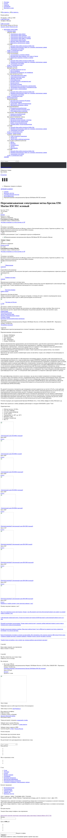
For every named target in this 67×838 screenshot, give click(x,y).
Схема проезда (23, 724)
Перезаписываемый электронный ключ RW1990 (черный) (17, 526)
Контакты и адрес (9, 8)
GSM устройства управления (18, 136)
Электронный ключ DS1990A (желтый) (12, 508)
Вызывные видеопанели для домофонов (21, 72)
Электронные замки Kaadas (18, 40)
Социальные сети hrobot (17, 48)
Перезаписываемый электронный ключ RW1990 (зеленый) (17, 580)
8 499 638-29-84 (5, 19)
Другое (12, 146)
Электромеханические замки (18, 75)
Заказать (3, 835)
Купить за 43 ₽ (5, 245)
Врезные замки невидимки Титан (19, 41)
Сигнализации (8, 789)
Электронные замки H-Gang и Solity (20, 37)
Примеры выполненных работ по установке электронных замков (28, 47)
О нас (5, 770)
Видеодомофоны (15, 71)
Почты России (19, 728)
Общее (2, 311)
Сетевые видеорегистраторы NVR (20, 109)
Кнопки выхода (14, 83)
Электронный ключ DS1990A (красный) (12, 472)
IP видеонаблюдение (16, 102)
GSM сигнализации (12, 51)
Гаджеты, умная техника (14, 133)
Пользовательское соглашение (12, 780)
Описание (3, 312)
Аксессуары (4, 314)
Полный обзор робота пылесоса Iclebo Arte (22, 46)
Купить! (2, 439)
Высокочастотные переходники (19, 121)
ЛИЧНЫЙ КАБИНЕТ (7, 189)
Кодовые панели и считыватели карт (20, 81)
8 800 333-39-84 (5, 23)
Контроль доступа (12, 66)
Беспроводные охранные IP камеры (20, 100)
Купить (3, 214)
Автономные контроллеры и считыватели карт (23, 87)
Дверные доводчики (16, 78)
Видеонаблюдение (12, 97)
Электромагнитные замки (17, 77)
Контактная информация (11, 779)
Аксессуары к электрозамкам (18, 88)
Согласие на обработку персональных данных (17, 782)
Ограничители (14, 145)
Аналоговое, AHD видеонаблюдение (20, 103)
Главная (6, 191)
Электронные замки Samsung (18, 35)
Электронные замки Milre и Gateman (20, 38)
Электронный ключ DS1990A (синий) (11, 453)
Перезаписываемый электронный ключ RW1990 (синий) (16, 544)
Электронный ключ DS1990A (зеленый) (12, 490)
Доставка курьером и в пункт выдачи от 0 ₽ (13, 222)
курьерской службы (22, 720)
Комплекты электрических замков (19, 43)
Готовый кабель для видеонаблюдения (21, 124)
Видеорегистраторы (16, 115)
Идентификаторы (15, 80)
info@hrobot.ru (17, 708)
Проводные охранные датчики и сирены (21, 57)
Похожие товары (5, 315)
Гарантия (6, 5)
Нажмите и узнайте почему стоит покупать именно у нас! (17, 603)
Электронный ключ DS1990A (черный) (12, 435)
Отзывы (3, 317)
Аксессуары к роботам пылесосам (19, 139)
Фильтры (13, 143)
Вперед (3, 240)
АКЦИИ (6, 157)
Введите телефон (21, 833)
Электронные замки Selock (17, 34)
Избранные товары (6, 167)
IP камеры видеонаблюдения (18, 108)
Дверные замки (11, 31)
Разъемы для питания (16, 118)
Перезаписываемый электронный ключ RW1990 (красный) (17, 562)
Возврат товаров (8, 774)
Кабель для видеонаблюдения (18, 123)
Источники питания (16, 84)
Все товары (4, 171)
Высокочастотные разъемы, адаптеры (20, 120)
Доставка (6, 2)
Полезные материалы (7, 318)
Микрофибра (14, 148)
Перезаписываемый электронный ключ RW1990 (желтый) (17, 598)
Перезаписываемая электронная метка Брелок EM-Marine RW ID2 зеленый (25, 668)
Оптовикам (7, 6)
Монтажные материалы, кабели (19, 105)
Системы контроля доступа (18, 69)
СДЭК (12, 728)
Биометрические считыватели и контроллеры (23, 86)
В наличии (4, 175)
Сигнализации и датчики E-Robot (19, 54)
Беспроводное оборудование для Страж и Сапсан (24, 56)
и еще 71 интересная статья (14, 50)
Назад (8, 240)
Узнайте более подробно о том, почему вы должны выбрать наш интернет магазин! (24, 640)
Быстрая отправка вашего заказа (8, 290)
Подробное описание (7, 324)
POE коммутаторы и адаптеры (18, 111)
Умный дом (13, 137)
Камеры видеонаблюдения (17, 114)
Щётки (12, 142)
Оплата (6, 3)
